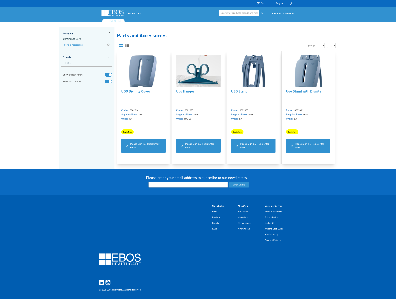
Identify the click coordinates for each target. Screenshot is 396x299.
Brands (215, 223)
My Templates (244, 223)
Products (216, 217)
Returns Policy (271, 234)
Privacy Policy (271, 217)
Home (214, 211)
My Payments (244, 228)
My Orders (243, 217)
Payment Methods (273, 240)
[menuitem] (135, 13)
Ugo (69, 63)
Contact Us (270, 223)
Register (280, 3)
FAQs (214, 228)
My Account (243, 211)
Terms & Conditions (273, 211)
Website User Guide (274, 228)
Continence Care (72, 39)
